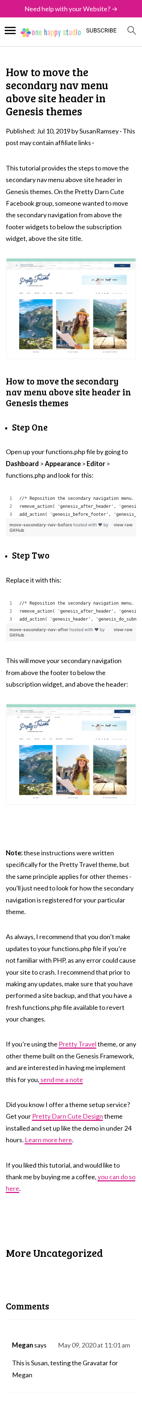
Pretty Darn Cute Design (67, 1116)
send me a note (61, 1079)
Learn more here (48, 1140)
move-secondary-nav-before (41, 524)
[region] (71, 506)
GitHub (16, 530)
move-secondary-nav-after (39, 629)
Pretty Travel (77, 1044)
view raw (123, 524)
